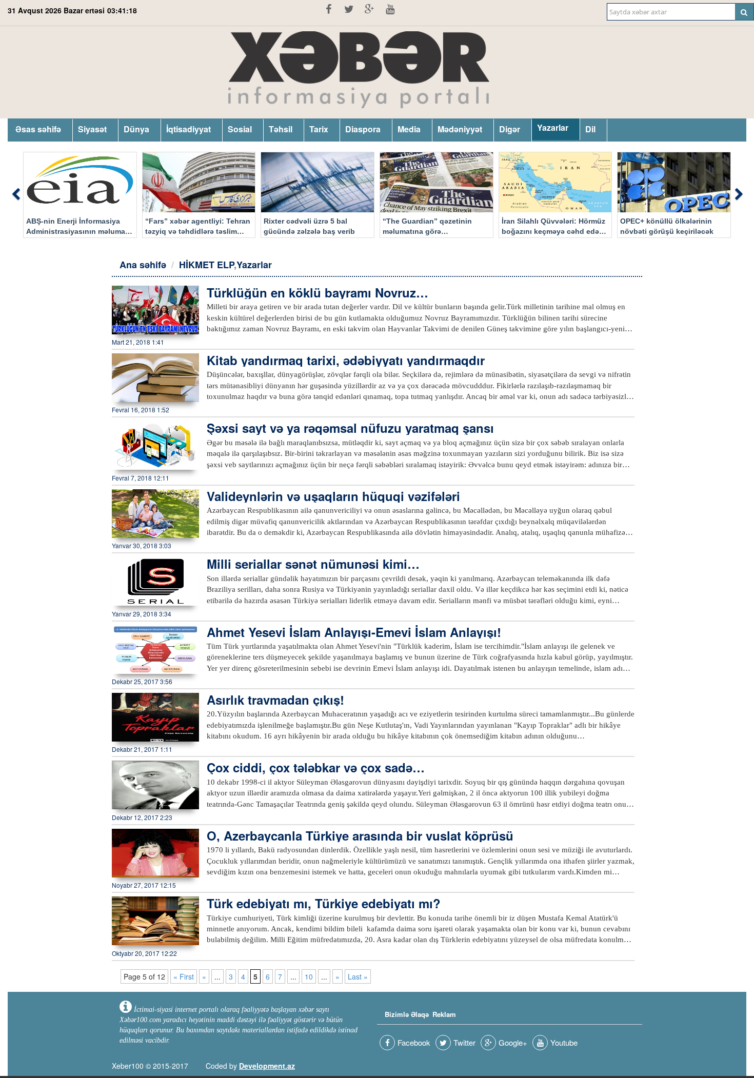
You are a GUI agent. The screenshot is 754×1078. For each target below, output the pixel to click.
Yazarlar (552, 127)
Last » (358, 976)
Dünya (136, 129)
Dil (590, 129)
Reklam (444, 1014)
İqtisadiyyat (188, 129)
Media (409, 129)
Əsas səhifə (38, 129)
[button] (15, 195)
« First (183, 976)
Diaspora (363, 129)
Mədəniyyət (460, 129)
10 (309, 976)
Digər (509, 129)
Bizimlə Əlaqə (407, 1014)
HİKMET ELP (206, 264)
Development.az (267, 1066)
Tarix (318, 129)
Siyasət (92, 129)
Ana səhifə (143, 264)
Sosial (240, 129)
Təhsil (280, 129)
